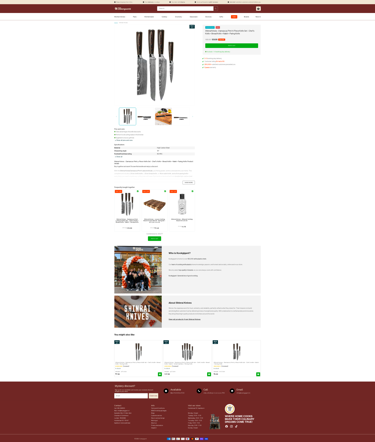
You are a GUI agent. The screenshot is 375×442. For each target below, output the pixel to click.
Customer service (156, 415)
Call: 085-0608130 (119, 408)
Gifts (221, 17)
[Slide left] (116, 116)
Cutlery (165, 17)
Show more (189, 182)
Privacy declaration (157, 425)
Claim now (153, 396)
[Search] (215, 8)
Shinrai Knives (123, 22)
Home (116, 22)
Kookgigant (143, 439)
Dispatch (154, 428)
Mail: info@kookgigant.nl (121, 410)
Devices (208, 17)
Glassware (194, 17)
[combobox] (187, 8)
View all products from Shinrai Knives (185, 319)
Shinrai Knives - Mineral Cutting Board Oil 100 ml (182, 219)
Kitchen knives (120, 17)
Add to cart (154, 238)
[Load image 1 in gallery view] (127, 116)
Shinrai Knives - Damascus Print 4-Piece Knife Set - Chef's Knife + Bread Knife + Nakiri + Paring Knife (127, 220)
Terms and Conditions (158, 408)
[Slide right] (193, 116)
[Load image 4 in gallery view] (181, 116)
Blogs (153, 413)
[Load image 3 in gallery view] (163, 116)
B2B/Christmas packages (159, 410)
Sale (234, 17)
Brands (246, 17)
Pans (135, 17)
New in (258, 17)
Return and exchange (158, 418)
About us (154, 423)
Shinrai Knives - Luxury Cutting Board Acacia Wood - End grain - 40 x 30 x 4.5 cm (155, 220)
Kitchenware (149, 17)
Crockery (178, 17)
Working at (154, 420)
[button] (258, 8)
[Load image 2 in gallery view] (145, 116)
